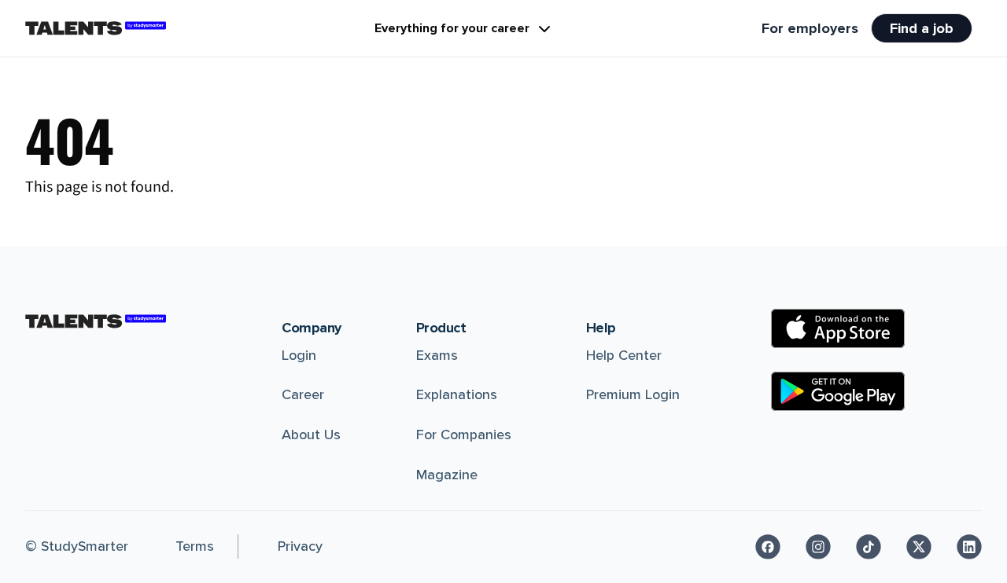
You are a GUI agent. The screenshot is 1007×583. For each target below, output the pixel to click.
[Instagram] (818, 546)
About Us (311, 434)
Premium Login (633, 394)
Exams (437, 355)
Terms (194, 546)
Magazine (447, 474)
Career (303, 394)
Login (299, 355)
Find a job (922, 28)
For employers (810, 28)
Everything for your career (451, 28)
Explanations (456, 394)
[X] (918, 546)
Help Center (624, 355)
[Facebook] (767, 546)
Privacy (300, 546)
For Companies (463, 434)
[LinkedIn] (969, 546)
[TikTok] (868, 546)
